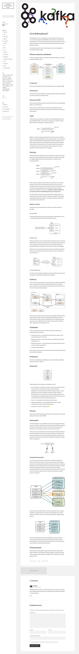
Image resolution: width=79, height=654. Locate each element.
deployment (9, 78)
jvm (6, 81)
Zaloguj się (5, 104)
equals (4, 79)
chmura (6, 76)
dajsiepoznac (5, 78)
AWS (4, 34)
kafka (9, 81)
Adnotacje (5, 32)
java (10, 79)
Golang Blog (4, 97)
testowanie (4, 87)
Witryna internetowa (35, 635)
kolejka (12, 81)
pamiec (8, 84)
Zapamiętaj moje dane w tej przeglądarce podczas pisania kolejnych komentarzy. (44, 642)
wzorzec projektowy (6, 90)
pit (10, 84)
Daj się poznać (6, 41)
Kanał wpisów (6, 106)
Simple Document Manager (8, 59)
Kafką (40, 38)
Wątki (5, 65)
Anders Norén (8, 119)
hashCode (7, 79)
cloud (9, 76)
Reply (31, 595)
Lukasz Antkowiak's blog (8, 6)
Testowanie (6, 63)
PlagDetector (6, 56)
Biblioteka (5, 38)
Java (4, 45)
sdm (12, 84)
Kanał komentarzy (7, 109)
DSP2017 (5, 43)
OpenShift (5, 52)
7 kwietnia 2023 (37, 587)
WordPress (8, 117)
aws (3, 76)
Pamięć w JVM (6, 54)
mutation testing (8, 82)
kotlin (3, 82)
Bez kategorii (6, 36)
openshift (4, 84)
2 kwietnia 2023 (33, 561)
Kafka (5, 47)
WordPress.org (6, 111)
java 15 (4, 81)
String (5, 61)
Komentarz (33, 612)
